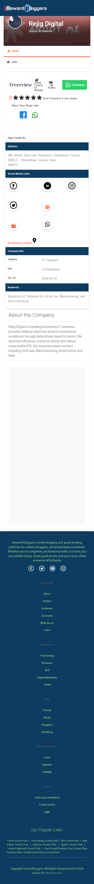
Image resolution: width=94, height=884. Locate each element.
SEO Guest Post (70, 840)
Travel (47, 684)
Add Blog (47, 732)
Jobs (13, 61)
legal (47, 812)
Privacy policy (47, 804)
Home (14, 51)
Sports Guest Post (72, 844)
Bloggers (47, 724)
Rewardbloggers (33, 868)
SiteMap (47, 772)
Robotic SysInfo (53, 873)
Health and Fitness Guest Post (41, 852)
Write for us (47, 623)
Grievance (47, 608)
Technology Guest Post (44, 840)
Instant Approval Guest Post (24, 848)
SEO (47, 670)
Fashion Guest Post (44, 844)
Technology (47, 655)
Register (47, 764)
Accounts (47, 615)
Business (47, 663)
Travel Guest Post (17, 840)
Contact (78, 85)
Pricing (47, 710)
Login (47, 757)
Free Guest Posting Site (58, 848)
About (47, 593)
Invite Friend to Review (38, 85)
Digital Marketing (47, 677)
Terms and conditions (47, 797)
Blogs (47, 717)
